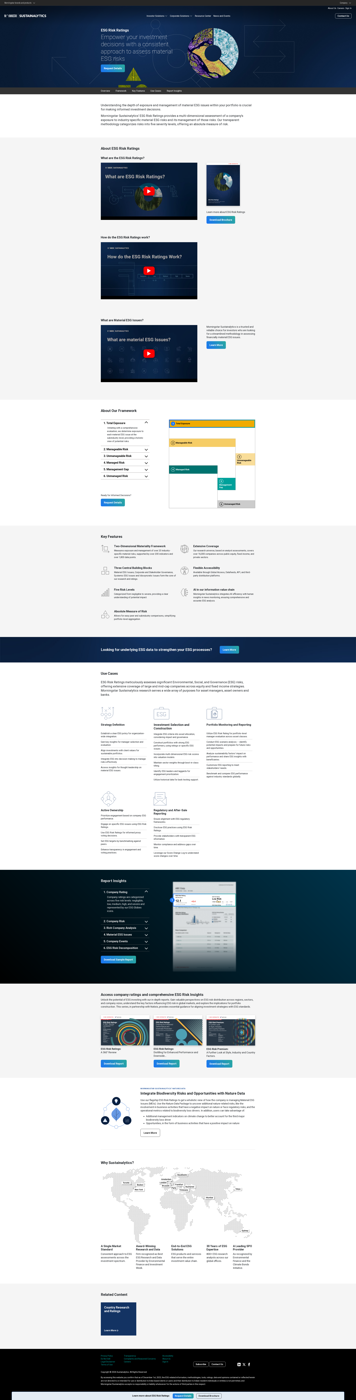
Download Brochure (221, 219)
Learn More (216, 345)
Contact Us (343, 16)
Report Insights (174, 91)
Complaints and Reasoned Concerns (140, 1359)
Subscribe (201, 1364)
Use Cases (155, 91)
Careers (340, 8)
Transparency (130, 1356)
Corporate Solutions (179, 16)
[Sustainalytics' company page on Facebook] (249, 1364)
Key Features (138, 91)
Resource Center (203, 16)
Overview (105, 91)
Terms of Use (107, 1365)
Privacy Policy (107, 1356)
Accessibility (167, 1356)
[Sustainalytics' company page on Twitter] (244, 1364)
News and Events (221, 16)
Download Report (114, 1063)
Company (344, 2)
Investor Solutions (155, 16)
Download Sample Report (118, 959)
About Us (332, 8)
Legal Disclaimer (108, 1362)
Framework (121, 91)
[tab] (125, 423)
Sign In (348, 8)
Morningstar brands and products (18, 2)
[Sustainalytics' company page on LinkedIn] (239, 1364)
